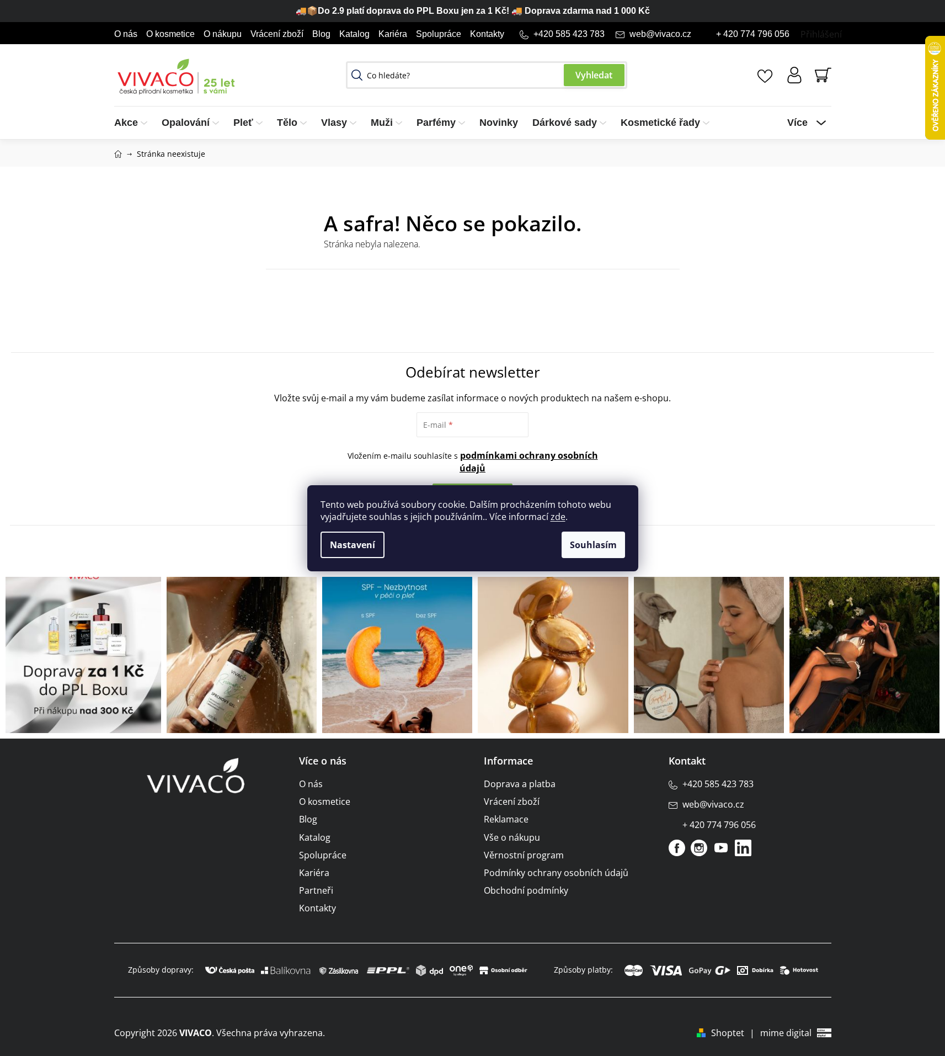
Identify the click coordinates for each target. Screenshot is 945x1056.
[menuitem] (134, 123)
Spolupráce (438, 34)
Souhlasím (593, 545)
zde (558, 517)
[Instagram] (699, 848)
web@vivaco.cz (660, 34)
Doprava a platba (520, 784)
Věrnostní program (524, 855)
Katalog (354, 34)
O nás (125, 34)
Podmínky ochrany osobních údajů (556, 873)
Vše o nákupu (512, 837)
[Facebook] (677, 848)
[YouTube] (721, 848)
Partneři (316, 890)
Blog (321, 34)
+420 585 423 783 (569, 34)
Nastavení (352, 545)
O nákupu (223, 34)
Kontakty (487, 34)
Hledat (594, 75)
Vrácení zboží (276, 34)
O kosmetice (170, 34)
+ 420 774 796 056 (752, 34)
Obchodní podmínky (526, 890)
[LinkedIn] (743, 848)
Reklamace (506, 819)
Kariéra (392, 34)
